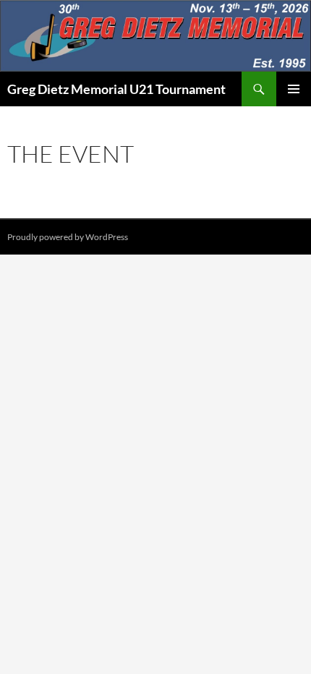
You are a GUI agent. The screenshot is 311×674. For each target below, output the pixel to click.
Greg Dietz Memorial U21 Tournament (116, 89)
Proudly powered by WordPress (67, 236)
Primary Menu (293, 89)
